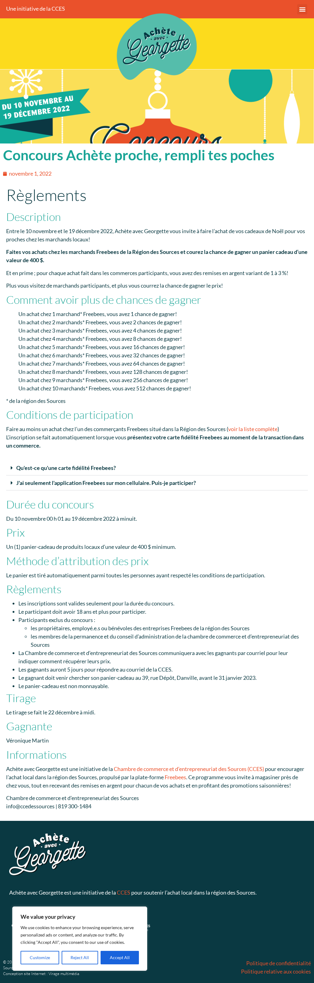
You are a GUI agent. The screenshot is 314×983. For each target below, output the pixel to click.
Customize (40, 957)
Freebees (175, 777)
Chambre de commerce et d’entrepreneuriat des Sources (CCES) (189, 768)
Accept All (120, 957)
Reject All (80, 957)
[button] (302, 9)
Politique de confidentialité (278, 963)
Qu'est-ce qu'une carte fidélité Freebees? (66, 467)
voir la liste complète (253, 429)
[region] (79, 939)
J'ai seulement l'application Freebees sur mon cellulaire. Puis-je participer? (106, 482)
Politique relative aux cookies (276, 971)
